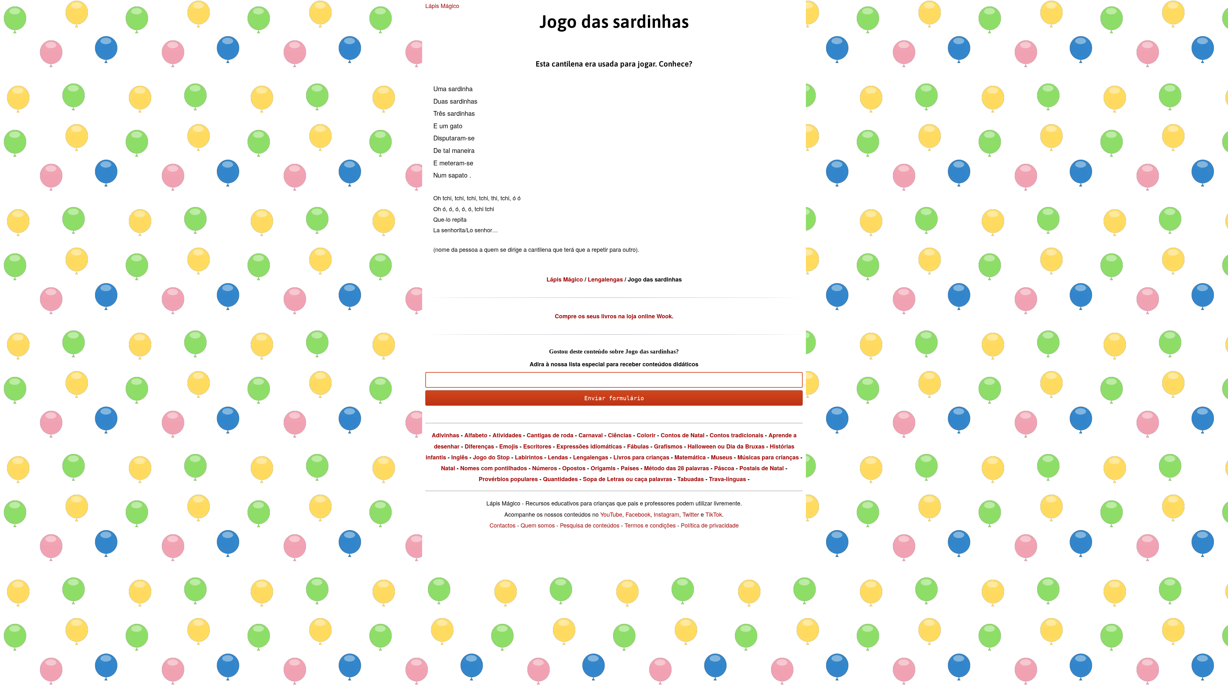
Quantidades (560, 479)
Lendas (558, 457)
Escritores (537, 446)
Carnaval (591, 435)
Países (630, 468)
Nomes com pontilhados (493, 468)
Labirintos (529, 457)
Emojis (508, 446)
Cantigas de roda (550, 435)
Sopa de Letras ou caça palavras (627, 479)
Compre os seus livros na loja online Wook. (614, 316)
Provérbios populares (508, 479)
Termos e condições (650, 525)
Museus (721, 457)
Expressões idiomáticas (589, 446)
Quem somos (538, 525)
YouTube (611, 514)
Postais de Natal (761, 468)
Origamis (603, 468)
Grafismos (668, 446)
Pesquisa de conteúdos (589, 525)
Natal (448, 468)
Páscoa (724, 468)
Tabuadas (690, 479)
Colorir (646, 435)
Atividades (507, 435)
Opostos (574, 468)
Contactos (503, 525)
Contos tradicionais (736, 435)
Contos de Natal (683, 435)
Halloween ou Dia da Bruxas (726, 446)
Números (544, 468)
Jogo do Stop (491, 457)
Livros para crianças (641, 457)
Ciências (620, 435)
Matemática (690, 457)
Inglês (459, 457)
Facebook (638, 514)
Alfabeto (475, 435)
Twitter (690, 514)
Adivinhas (445, 435)
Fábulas (638, 446)
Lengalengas (606, 279)
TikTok (713, 514)
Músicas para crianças (768, 457)
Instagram (666, 514)
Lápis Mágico (442, 5)
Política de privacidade (710, 525)
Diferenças (479, 446)
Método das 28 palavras (676, 468)
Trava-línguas (727, 479)
